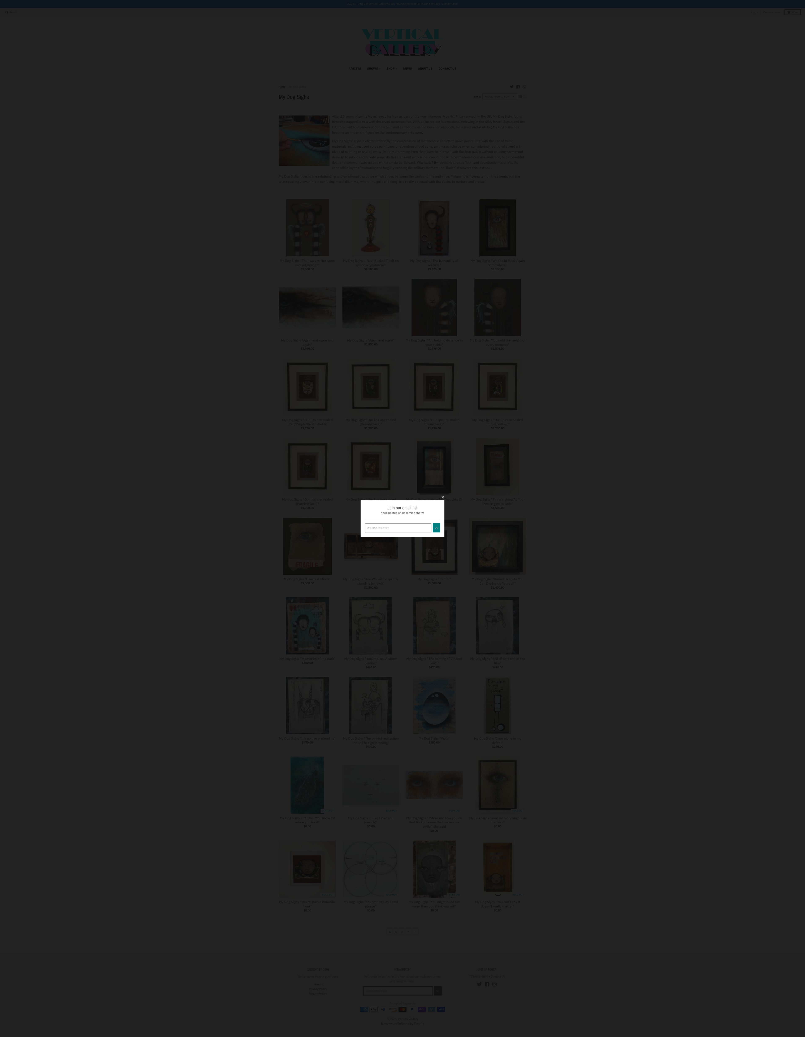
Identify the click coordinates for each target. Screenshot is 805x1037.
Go (436, 527)
